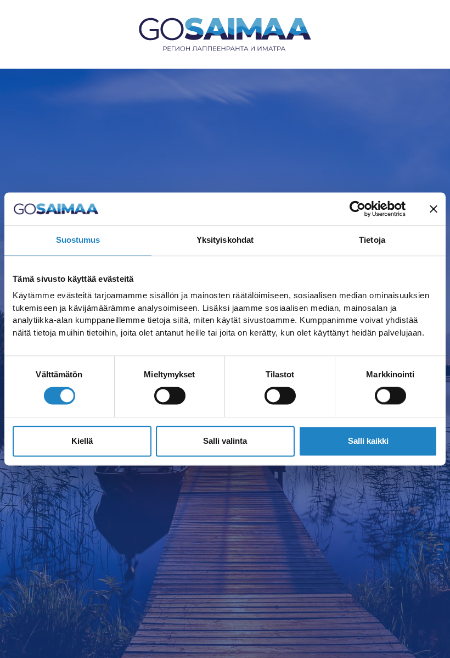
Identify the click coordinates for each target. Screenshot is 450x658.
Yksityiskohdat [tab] (225, 239)
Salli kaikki (368, 440)
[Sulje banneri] (433, 209)
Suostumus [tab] (78, 239)
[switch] (169, 396)
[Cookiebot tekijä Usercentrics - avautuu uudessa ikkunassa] (358, 208)
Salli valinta (225, 440)
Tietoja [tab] (372, 239)
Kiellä (82, 440)
